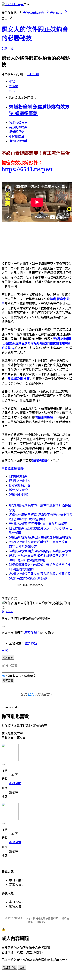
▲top (5, 650)
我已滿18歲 (9, 967)
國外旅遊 (31, 643)
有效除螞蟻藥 (18, 141)
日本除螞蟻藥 (18, 476)
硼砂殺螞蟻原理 (19, 485)
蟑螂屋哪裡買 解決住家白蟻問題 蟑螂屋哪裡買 (40, 537)
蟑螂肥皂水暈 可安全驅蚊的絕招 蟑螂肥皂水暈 (40, 551)
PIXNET (18, 918)
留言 (37, 632)
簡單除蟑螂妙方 (19, 480)
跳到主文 (8, 48)
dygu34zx (7, 611)
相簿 (12, 81)
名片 (12, 90)
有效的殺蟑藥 (18, 127)
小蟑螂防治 (16, 136)
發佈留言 (8, 680)
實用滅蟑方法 (18, 122)
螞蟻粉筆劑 (16, 131)
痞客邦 (28, 632)
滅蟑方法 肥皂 (18, 490)
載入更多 (8, 657)
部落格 (13, 86)
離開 (21, 967)
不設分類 (33, 74)
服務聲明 (41, 922)
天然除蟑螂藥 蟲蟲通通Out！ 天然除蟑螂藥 (38, 523)
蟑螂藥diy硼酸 (18, 494)
